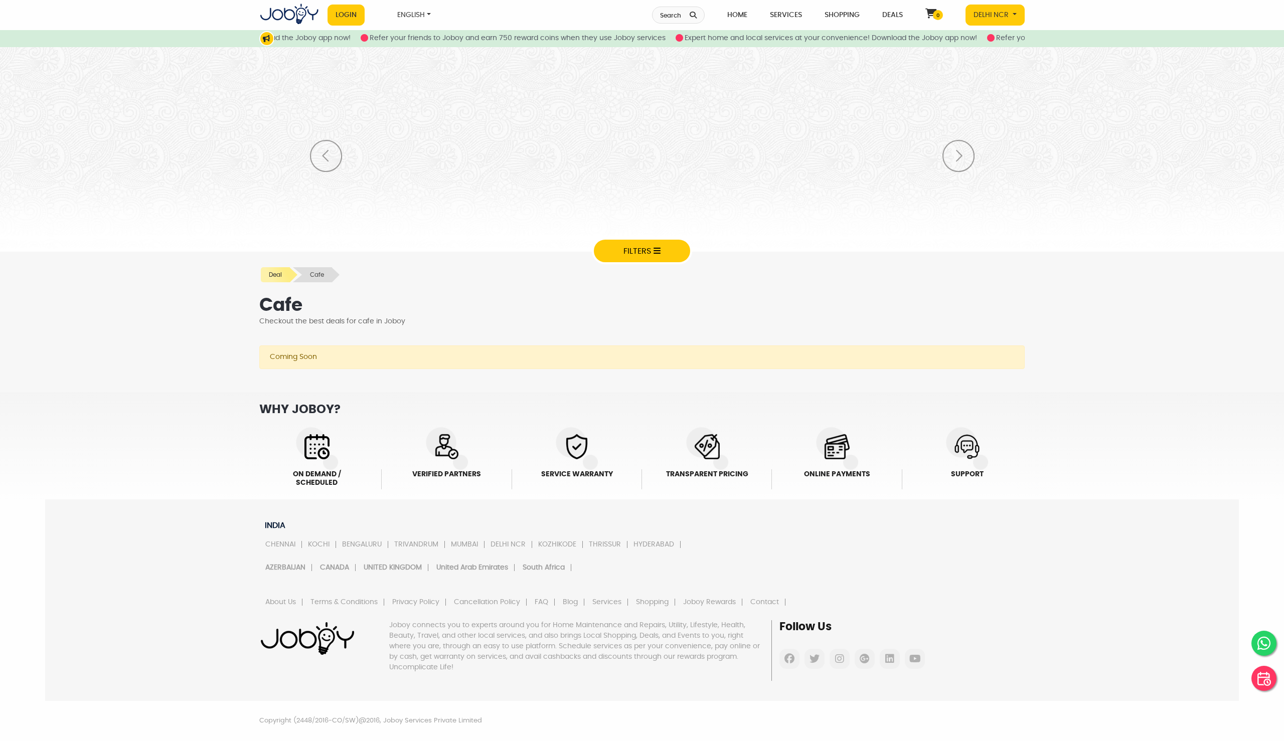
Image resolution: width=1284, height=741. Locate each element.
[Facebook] (789, 659)
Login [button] (346, 15)
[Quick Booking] (1263, 678)
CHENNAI (280, 544)
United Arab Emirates (472, 567)
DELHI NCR (992, 15)
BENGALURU (362, 544)
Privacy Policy (415, 602)
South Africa (544, 567)
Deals (892, 15)
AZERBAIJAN (285, 567)
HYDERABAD (653, 544)
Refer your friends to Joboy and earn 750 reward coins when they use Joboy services (490, 38)
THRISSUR (605, 544)
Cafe (317, 275)
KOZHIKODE (557, 544)
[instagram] (840, 659)
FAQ (541, 602)
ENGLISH (411, 15)
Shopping (842, 15)
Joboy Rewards (709, 602)
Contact (764, 602)
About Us (280, 602)
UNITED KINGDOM (393, 567)
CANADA (334, 567)
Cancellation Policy (487, 602)
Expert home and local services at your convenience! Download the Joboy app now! (804, 38)
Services (786, 15)
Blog (570, 602)
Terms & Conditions (344, 602)
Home (737, 15)
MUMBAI (464, 544)
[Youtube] (915, 659)
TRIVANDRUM (416, 544)
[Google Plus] (865, 659)
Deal (275, 275)
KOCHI (319, 544)
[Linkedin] (890, 659)
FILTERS (638, 251)
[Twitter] (815, 659)
